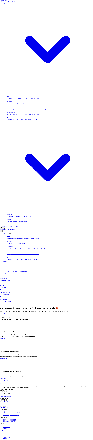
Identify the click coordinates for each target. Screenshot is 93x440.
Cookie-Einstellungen (7, 436)
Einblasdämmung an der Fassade (9, 411)
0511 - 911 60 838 (4, 395)
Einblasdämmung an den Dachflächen (10, 413)
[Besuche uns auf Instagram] (1, 430)
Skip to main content (4, 0)
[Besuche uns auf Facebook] (2, 430)
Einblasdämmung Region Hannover (10, 419)
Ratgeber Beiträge (6, 427)
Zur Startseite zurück (4, 380)
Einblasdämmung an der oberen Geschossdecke (12, 412)
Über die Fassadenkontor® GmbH (9, 425)
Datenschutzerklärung (7, 437)
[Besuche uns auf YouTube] (3, 430)
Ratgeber (4, 261)
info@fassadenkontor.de (6, 396)
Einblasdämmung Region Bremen (9, 421)
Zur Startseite (2, 313)
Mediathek (5, 428)
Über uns (4, 223)
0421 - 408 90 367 (4, 407)
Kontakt (4, 435)
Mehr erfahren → (3, 338)
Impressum (5, 438)
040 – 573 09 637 (4, 401)
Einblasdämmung (6, 233)
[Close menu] (1, 231)
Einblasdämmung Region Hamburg (10, 420)
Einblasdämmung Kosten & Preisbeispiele (11, 415)
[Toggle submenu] (10, 234)
